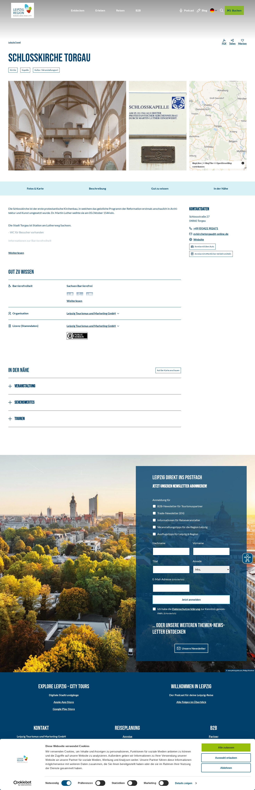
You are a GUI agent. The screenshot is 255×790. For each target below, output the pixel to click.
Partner (214, 736)
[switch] (100, 783)
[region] (218, 125)
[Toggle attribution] (243, 163)
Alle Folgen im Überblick (191, 702)
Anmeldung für (161, 500)
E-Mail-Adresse (168, 579)
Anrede (197, 561)
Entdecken (77, 10)
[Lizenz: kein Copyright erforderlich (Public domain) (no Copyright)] (77, 338)
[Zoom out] (193, 90)
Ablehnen (226, 767)
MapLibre (197, 163)
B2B (138, 10)
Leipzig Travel (14, 42)
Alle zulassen (226, 747)
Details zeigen (183, 783)
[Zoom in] (193, 85)
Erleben (100, 10)
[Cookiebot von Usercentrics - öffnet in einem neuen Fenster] (22, 783)
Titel (155, 561)
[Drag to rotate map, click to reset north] (193, 95)
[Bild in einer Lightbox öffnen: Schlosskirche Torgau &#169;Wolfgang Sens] (67, 125)
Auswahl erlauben (226, 757)
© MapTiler (208, 163)
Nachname (158, 543)
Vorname (198, 543)
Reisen (120, 10)
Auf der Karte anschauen (168, 370)
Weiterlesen (16, 252)
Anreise (127, 736)
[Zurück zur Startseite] (22, 10)
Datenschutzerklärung (186, 609)
